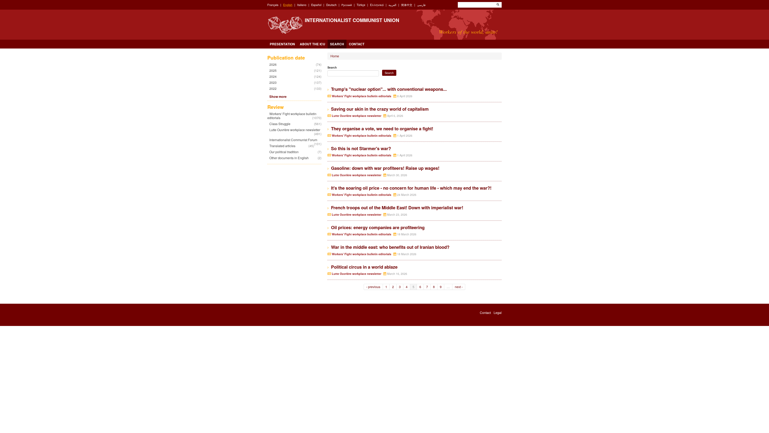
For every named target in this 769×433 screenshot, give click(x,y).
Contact (356, 44)
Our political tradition (285, 152)
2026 (274, 64)
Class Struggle (280, 123)
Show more (278, 96)
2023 (274, 82)
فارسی (421, 5)
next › (459, 286)
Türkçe (361, 5)
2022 (274, 88)
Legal (498, 313)
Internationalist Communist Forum (294, 140)
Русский (346, 5)
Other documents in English (290, 158)
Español (316, 5)
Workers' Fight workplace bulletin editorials (291, 115)
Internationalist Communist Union (352, 20)
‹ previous (373, 286)
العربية (392, 5)
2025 (274, 70)
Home (334, 56)
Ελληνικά (377, 5)
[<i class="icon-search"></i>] (498, 5)
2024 (274, 76)
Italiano (301, 5)
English (287, 5)
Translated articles (283, 146)
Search (337, 44)
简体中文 (406, 5)
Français (272, 5)
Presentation (282, 44)
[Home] (285, 25)
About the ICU (312, 44)
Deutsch (331, 5)
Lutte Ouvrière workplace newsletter (293, 131)
